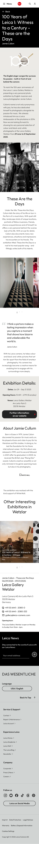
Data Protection (15, 820)
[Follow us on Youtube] (11, 795)
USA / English (17, 688)
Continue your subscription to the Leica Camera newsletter (34, 654)
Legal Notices (28, 820)
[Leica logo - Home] (19, 4)
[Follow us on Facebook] (17, 795)
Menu (9, 3)
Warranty (5, 825)
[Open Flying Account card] (35, 4)
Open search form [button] (30, 4)
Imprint (5, 820)
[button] (34, 697)
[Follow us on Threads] (28, 795)
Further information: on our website (19, 414)
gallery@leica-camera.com (17, 615)
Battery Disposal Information (21, 825)
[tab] (17, 312)
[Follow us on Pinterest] (34, 795)
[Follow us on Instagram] (5, 795)
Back (7, 11)
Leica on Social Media (19, 803)
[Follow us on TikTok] (22, 795)
